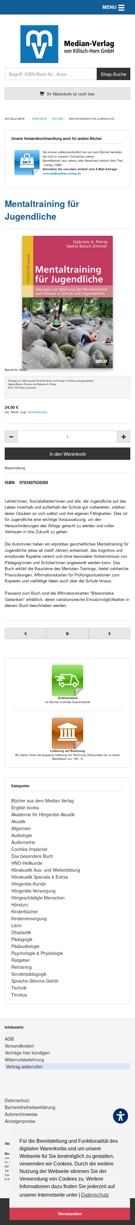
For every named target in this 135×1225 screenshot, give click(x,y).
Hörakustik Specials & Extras (39, 877)
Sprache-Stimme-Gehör (35, 981)
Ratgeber (20, 960)
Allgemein (21, 828)
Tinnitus (19, 994)
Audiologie (21, 835)
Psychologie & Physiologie (37, 953)
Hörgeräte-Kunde (28, 884)
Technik (19, 988)
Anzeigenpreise (20, 1121)
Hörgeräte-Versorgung (33, 890)
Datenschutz (17, 1100)
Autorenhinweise (21, 1114)
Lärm (16, 925)
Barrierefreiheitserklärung (30, 1107)
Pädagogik (21, 939)
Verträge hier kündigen (27, 1052)
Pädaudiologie (25, 946)
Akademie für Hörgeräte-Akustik (43, 814)
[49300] (67, 302)
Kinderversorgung (29, 918)
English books (25, 807)
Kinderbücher (24, 911)
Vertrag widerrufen (24, 1066)
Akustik (18, 821)
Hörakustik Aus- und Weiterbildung (45, 870)
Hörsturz (19, 904)
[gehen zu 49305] (25, 633)
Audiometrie (23, 842)
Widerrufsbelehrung (24, 1059)
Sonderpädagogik (28, 974)
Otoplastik (21, 932)
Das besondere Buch (32, 856)
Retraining (21, 967)
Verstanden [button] (70, 1213)
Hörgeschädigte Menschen (38, 897)
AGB (9, 1039)
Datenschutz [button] (95, 1195)
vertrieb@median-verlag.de (62, 173)
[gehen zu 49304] (109, 633)
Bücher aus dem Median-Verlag (42, 800)
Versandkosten (37, 412)
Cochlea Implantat (29, 849)
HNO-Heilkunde (26, 863)
